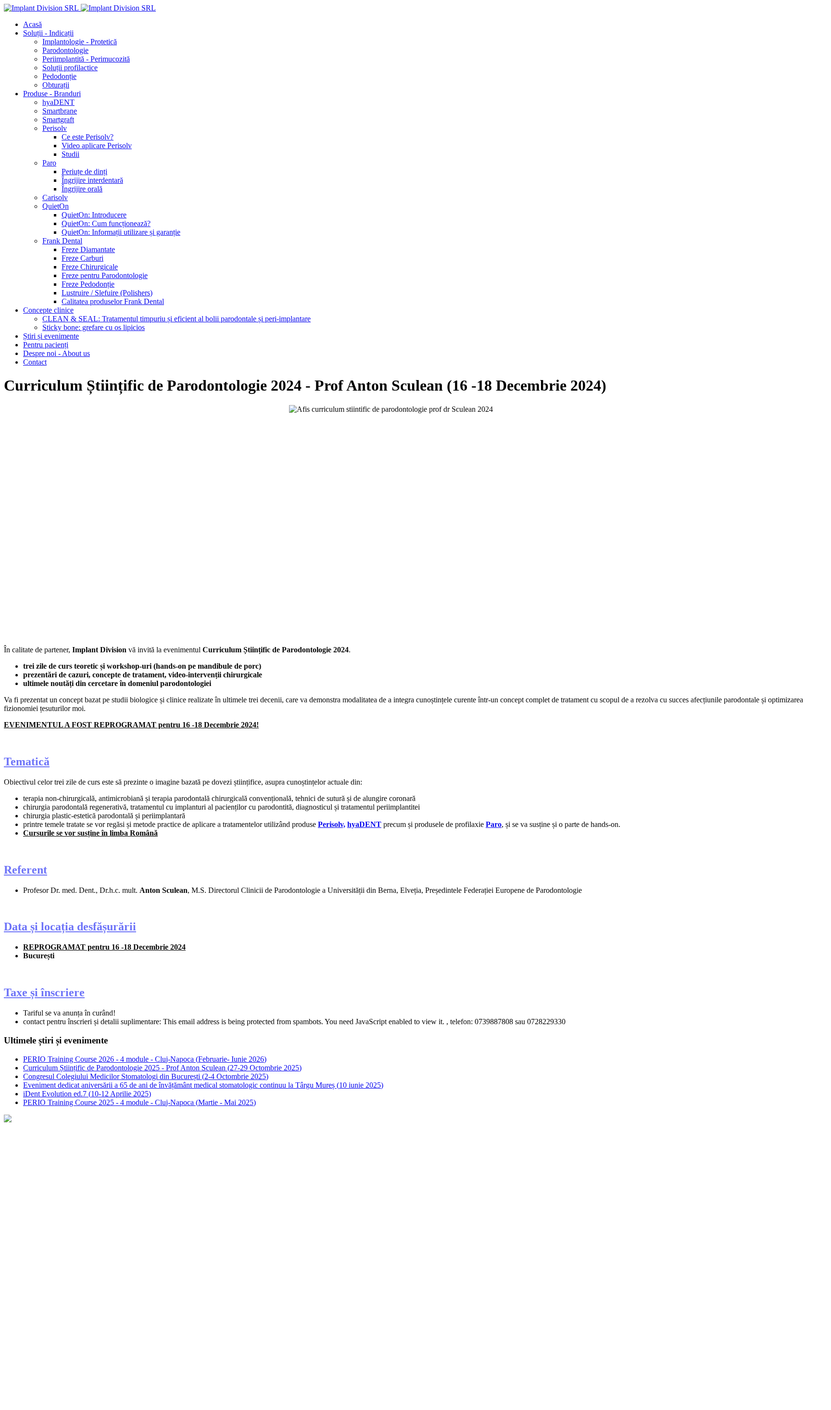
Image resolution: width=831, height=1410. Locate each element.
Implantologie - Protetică (41, 1283)
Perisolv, (331, 824)
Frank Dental (282, 1332)
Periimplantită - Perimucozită (226, 1283)
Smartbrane (62, 1332)
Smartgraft (20, 1332)
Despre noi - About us (37, 1234)
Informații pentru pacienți (46, 1185)
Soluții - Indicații (31, 1267)
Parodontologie (111, 1283)
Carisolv (178, 1332)
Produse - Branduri (36, 1316)
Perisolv (143, 1332)
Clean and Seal (27, 1152)
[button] (48, 33)
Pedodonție (297, 1283)
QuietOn (237, 1332)
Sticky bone (22, 1169)
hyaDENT (364, 824)
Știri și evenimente (33, 1201)
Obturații (337, 1283)
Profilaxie (158, 1283)
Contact (17, 1218)
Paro (494, 824)
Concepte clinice (30, 1136)
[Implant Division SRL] (80, 8)
